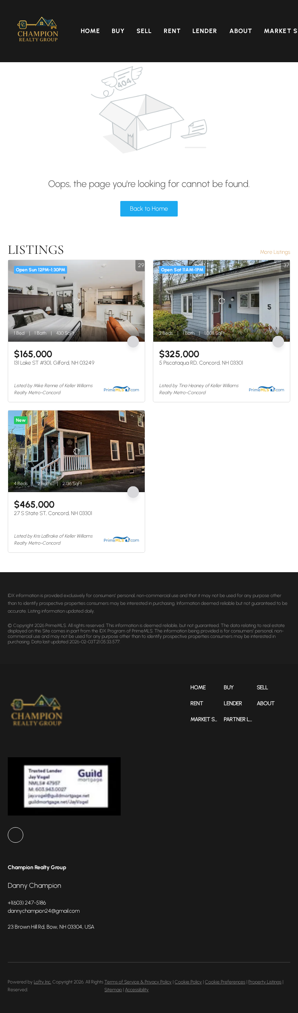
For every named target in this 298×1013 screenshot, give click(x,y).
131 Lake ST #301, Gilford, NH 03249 (54, 363)
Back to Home (149, 208)
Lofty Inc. (42, 982)
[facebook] (15, 835)
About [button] (241, 31)
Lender (205, 31)
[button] (38, 31)
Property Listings (264, 982)
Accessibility (137, 989)
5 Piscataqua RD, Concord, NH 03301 (201, 363)
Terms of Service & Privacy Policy (138, 982)
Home (90, 31)
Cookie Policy (188, 982)
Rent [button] (172, 31)
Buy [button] (118, 31)
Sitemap (113, 989)
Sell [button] (144, 31)
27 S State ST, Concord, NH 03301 (53, 513)
